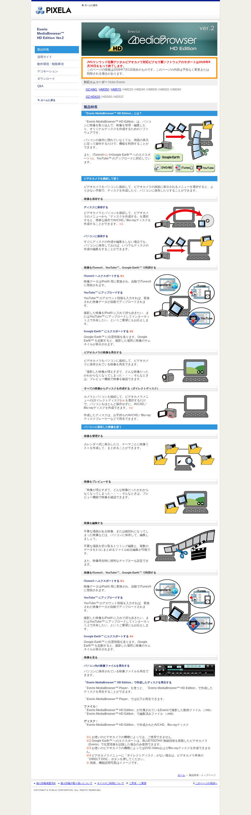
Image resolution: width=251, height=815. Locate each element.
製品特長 (43, 49)
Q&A (40, 86)
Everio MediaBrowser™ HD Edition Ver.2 (50, 33)
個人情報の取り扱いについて (76, 783)
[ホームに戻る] (90, 5)
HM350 (104, 89)
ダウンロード (46, 78)
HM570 (116, 89)
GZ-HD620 (93, 97)
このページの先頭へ (206, 783)
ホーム (181, 775)
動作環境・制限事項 (50, 64)
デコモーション (47, 71)
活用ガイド (44, 57)
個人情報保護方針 (46, 783)
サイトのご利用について (110, 783)
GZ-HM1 (91, 89)
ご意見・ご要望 (137, 783)
